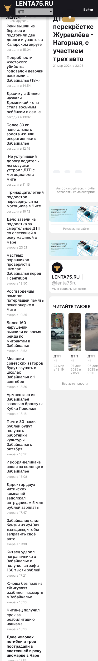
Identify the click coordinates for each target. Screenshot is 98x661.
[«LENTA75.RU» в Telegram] (82, 298)
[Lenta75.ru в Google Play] (72, 298)
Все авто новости (75, 383)
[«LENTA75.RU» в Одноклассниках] (91, 298)
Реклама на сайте (76, 228)
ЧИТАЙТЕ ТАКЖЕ (71, 306)
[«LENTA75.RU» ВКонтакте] (86, 298)
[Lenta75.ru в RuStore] (77, 298)
